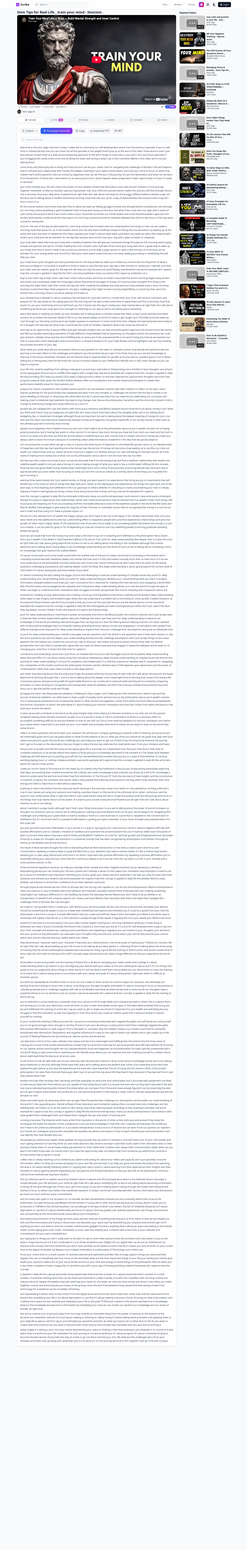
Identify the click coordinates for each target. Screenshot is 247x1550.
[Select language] (208, 4)
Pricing (191, 4)
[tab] (31, 120)
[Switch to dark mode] (214, 4)
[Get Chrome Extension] (201, 4)
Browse (177, 4)
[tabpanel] (96, 735)
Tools (165, 4)
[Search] (36, 5)
